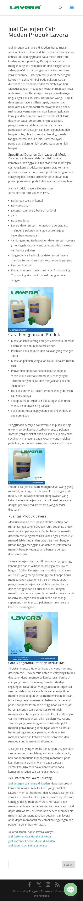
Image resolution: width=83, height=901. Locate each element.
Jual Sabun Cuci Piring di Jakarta (27, 845)
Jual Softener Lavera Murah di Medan (31, 841)
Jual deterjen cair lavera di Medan (29, 783)
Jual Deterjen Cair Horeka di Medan (30, 836)
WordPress (41, 896)
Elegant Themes (40, 891)
